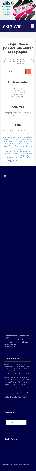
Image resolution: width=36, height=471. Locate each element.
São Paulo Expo (22, 161)
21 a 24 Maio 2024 (25, 135)
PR (20, 157)
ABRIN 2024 (29, 139)
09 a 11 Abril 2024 (12, 133)
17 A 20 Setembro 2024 (10, 368)
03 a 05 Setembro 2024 (9, 130)
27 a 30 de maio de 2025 (20, 139)
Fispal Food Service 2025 (18, 92)
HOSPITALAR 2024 (7, 153)
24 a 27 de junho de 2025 (26, 137)
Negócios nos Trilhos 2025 (11, 393)
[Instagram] (14, 449)
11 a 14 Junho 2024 (22, 133)
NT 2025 (16, 157)
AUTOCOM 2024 (14, 141)
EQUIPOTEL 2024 (18, 97)
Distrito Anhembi (16, 143)
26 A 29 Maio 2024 (8, 139)
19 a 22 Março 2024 (16, 135)
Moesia (24, 465)
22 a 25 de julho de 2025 (16, 370)
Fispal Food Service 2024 (25, 149)
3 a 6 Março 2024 (19, 130)
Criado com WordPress (9, 465)
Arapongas (7, 141)
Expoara (6, 146)
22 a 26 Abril (17, 137)
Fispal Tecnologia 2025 (18, 90)
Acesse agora (8, 346)
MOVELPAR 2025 (23, 153)
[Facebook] (7, 449)
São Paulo (11, 396)
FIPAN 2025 (18, 88)
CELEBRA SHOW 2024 (21, 377)
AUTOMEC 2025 (18, 95)
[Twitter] (21, 449)
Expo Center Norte (18, 146)
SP (23, 156)
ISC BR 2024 (16, 153)
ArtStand (12, 26)
